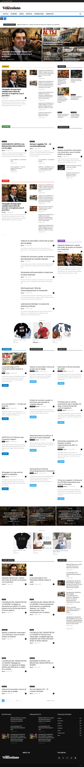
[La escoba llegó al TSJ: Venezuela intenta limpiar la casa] (63, 37)
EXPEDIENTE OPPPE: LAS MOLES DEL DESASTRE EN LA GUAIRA (13, 146)
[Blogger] (59, 757)
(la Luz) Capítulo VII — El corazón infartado (39, 690)
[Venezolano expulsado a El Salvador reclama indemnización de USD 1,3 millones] (70, 433)
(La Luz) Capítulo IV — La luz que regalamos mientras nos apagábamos (17, 168)
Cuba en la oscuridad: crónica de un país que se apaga (76, 80)
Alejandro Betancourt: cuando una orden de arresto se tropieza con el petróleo (38, 24)
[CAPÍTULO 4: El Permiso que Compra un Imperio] (14, 429)
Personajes (5, 49)
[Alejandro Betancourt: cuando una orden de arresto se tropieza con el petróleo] (21, 44)
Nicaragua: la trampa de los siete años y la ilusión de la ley (76, 98)
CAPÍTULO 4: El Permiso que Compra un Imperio (13, 438)
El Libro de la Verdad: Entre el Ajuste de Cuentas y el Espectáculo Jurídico (45, 114)
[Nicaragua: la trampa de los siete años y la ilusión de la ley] (76, 91)
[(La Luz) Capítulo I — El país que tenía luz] (14, 396)
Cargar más (69, 628)
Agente (3, 150)
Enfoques (73, 77)
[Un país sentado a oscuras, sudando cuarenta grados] (76, 109)
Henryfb (4, 212)
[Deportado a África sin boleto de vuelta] (70, 359)
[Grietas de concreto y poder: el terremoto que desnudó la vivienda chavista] (10, 261)
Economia (4, 141)
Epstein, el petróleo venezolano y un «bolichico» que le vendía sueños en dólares (45, 208)
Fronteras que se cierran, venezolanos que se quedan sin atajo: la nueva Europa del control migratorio (69, 405)
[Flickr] (67, 757)
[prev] (77, 25)
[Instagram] (71, 757)
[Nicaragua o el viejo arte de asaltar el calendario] (14, 464)
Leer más (5, 385)
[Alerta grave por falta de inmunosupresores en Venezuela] (10, 293)
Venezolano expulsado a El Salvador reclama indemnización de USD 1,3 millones (68, 444)
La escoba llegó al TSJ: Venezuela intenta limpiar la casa (12, 369)
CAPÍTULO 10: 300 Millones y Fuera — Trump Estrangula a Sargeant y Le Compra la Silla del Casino (46, 168)
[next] (80, 25)
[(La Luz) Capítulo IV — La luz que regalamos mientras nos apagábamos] (5, 168)
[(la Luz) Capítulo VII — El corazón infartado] (42, 136)
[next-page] (5, 120)
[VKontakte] (75, 757)
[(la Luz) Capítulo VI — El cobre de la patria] (5, 161)
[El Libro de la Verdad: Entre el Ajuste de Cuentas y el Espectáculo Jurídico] (33, 114)
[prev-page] (3, 120)
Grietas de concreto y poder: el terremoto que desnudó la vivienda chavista (41, 402)
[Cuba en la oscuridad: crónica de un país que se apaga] (76, 74)
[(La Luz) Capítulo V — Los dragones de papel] (33, 161)
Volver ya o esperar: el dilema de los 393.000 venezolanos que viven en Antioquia (70, 482)
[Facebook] (63, 757)
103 (17, 700)
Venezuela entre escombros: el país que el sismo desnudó (41, 437)
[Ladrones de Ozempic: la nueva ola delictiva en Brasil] (10, 309)
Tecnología (73, 112)
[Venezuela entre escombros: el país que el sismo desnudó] (10, 277)
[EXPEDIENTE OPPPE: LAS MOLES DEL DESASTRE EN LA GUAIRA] (14, 136)
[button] (80, 14)
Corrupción (60, 77)
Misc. (45, 40)
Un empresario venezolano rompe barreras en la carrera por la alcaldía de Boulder (63, 99)
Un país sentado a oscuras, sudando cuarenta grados (75, 116)
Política (67, 47)
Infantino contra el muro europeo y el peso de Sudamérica (63, 116)
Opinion (60, 112)
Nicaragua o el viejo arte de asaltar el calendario (12, 473)
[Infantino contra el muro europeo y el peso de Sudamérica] (63, 109)
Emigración (60, 486)
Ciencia (31, 473)
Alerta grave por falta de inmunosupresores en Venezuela (42, 470)
